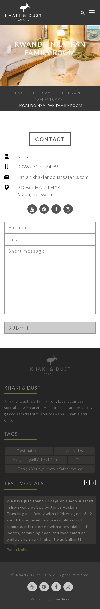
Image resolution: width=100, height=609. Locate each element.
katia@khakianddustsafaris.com (53, 177)
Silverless (60, 599)
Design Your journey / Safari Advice (50, 468)
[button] (87, 484)
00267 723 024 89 (37, 166)
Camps (81, 459)
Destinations (29, 450)
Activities (74, 450)
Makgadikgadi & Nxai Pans (35, 459)
